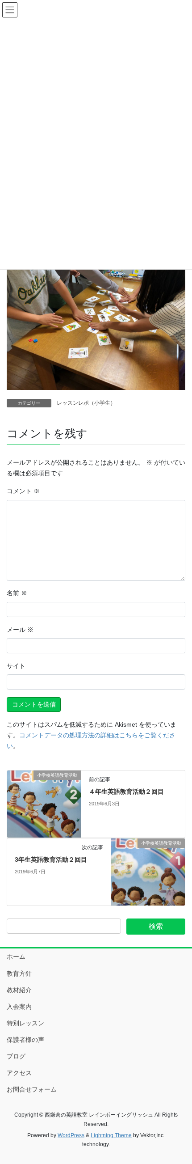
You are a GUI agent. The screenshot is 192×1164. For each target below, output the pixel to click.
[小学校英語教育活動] (44, 803)
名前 (17, 593)
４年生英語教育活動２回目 (126, 791)
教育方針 (19, 973)
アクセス (19, 1072)
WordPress (71, 1135)
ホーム (16, 956)
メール (20, 629)
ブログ (16, 1056)
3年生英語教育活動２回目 (51, 859)
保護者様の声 (25, 1039)
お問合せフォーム (32, 1089)
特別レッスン (25, 1023)
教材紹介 (19, 990)
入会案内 (19, 1006)
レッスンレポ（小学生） (86, 403)
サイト (16, 665)
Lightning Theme (111, 1135)
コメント (23, 491)
